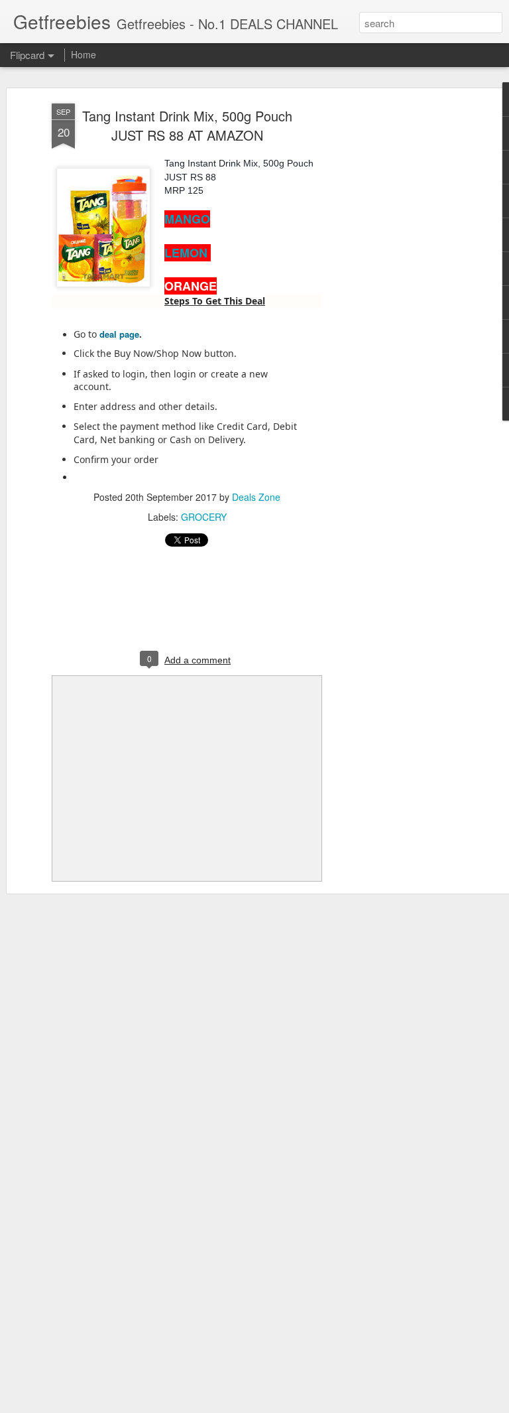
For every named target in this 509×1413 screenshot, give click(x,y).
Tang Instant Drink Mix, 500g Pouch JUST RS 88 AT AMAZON (187, 125)
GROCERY (204, 516)
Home (83, 54)
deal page (119, 334)
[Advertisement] (395, 312)
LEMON (187, 252)
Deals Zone (256, 497)
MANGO (187, 219)
